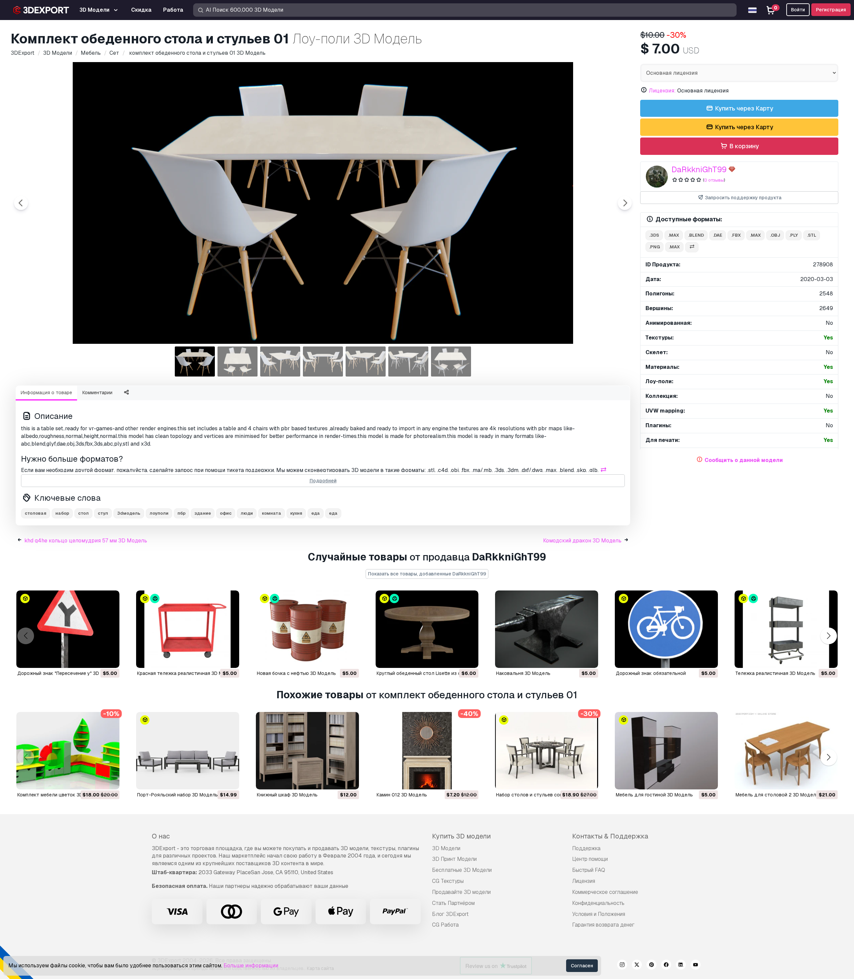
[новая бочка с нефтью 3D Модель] (307, 629)
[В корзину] (96, 658)
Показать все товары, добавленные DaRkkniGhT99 (427, 574)
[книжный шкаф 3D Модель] (307, 750)
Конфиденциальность (598, 903)
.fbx (736, 235)
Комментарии (97, 393)
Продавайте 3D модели (461, 892)
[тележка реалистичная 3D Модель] (786, 629)
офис (226, 513)
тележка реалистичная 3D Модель (775, 673)
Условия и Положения (598, 914)
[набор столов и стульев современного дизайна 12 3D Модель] (546, 750)
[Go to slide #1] (195, 361)
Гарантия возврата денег (603, 924)
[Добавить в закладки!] (110, 658)
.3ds (654, 235)
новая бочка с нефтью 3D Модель (296, 673)
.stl (811, 235)
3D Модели (446, 848)
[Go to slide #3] (280, 361)
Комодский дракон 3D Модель (582, 540)
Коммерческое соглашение (605, 892)
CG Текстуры (448, 881)
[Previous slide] (21, 203)
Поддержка (586, 848)
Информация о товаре (46, 393)
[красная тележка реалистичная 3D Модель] (187, 629)
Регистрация (831, 10)
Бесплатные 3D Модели (462, 870)
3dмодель (128, 513)
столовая (35, 513)
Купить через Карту (743, 108)
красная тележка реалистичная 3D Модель (187, 673)
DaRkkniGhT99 (699, 169)
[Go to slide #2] (238, 361)
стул (103, 513)
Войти (798, 10)
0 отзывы (714, 180)
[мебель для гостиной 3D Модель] (666, 750)
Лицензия (583, 881)
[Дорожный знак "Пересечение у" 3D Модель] (67, 629)
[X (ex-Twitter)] (637, 965)
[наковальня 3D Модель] (546, 629)
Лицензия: (662, 90)
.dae (717, 235)
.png (654, 247)
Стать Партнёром (453, 903)
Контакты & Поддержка (610, 836)
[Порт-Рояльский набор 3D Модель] (187, 750)
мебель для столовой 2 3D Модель (777, 795)
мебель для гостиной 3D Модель (654, 795)
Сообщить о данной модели (744, 460)
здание (202, 513)
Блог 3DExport (450, 914)
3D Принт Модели (454, 859)
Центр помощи (590, 859)
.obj (775, 235)
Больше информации (251, 965)
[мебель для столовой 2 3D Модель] (786, 750)
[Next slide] (625, 203)
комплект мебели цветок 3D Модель (59, 795)
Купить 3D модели (461, 836)
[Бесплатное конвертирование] (692, 247)
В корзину (743, 146)
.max (673, 235)
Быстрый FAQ (588, 870)
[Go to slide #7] (451, 361)
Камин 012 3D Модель (402, 795)
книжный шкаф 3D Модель (287, 795)
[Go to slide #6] (408, 361)
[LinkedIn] (681, 965)
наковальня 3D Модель (523, 673)
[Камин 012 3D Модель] (427, 750)
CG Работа (445, 924)
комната (271, 513)
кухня (296, 513)
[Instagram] (622, 965)
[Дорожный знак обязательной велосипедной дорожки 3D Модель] (666, 629)
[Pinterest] (651, 965)
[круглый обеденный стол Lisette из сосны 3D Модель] (427, 629)
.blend (696, 235)
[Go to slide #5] (366, 361)
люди (247, 513)
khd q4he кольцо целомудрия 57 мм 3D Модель (85, 540)
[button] (828, 636)
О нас (161, 836)
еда (315, 513)
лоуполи (158, 513)
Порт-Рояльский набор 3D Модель (177, 795)
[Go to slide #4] (323, 361)
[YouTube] (695, 965)
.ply (793, 235)
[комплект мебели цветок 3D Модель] (67, 750)
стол (83, 513)
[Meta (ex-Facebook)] (666, 965)
